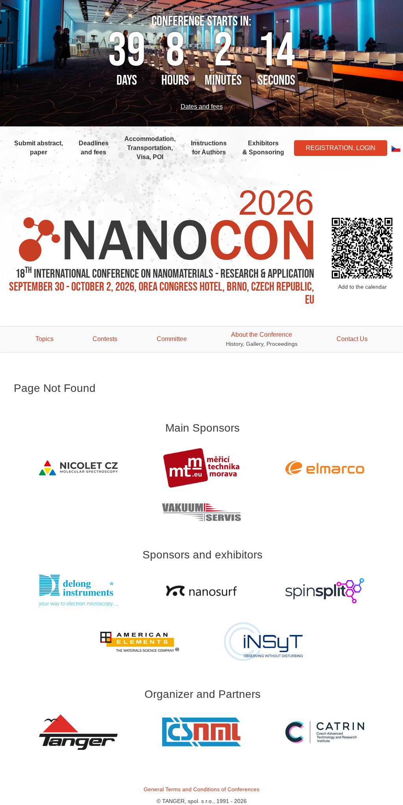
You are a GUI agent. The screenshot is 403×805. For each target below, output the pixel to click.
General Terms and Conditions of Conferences (201, 789)
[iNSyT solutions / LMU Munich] (263, 641)
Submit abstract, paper (38, 148)
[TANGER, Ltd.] (78, 732)
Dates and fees (202, 106)
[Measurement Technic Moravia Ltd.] (201, 468)
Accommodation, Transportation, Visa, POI (150, 147)
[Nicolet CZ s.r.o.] (78, 467)
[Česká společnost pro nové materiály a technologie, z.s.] (201, 732)
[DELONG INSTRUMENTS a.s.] (78, 591)
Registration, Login (340, 148)
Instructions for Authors (209, 148)
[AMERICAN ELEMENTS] (140, 642)
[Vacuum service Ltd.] (201, 512)
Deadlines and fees (94, 148)
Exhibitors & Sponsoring (263, 148)
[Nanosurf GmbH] (201, 591)
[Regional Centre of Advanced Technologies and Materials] (325, 732)
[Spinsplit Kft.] (325, 590)
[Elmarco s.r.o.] (325, 468)
